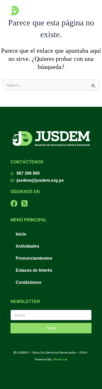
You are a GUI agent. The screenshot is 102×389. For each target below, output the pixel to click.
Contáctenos (28, 282)
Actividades (27, 246)
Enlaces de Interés (34, 270)
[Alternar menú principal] (89, 10)
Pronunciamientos (34, 258)
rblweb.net (60, 359)
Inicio (21, 234)
